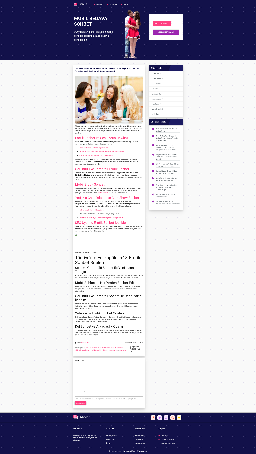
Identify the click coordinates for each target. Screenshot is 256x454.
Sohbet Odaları (140, 435)
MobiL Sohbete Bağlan (166, 32)
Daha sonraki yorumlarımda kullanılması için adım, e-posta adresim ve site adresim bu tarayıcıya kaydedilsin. (106, 399)
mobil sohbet (101, 350)
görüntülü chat (80, 350)
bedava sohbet (110, 348)
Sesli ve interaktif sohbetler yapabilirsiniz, (93, 148)
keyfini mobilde (103, 193)
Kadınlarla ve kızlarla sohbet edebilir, (91, 210)
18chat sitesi (88, 348)
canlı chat (119, 348)
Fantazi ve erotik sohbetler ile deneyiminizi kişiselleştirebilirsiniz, (102, 152)
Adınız (77, 386)
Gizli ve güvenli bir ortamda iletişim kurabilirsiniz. (96, 155)
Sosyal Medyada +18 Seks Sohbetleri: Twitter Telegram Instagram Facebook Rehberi (166, 147)
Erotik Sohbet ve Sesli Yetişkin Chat (101, 138)
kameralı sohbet (91, 350)
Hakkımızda (112, 4)
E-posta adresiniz (80, 392)
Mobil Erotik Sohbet (90, 184)
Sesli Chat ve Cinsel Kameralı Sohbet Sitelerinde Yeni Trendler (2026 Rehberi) (167, 138)
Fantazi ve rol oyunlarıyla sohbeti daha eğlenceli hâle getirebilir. (101, 218)
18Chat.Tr (83, 4)
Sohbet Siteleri (140, 443)
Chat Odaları (139, 439)
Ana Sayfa (100, 4)
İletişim (125, 4)
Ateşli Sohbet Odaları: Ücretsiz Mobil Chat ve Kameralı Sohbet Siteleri (166, 157)
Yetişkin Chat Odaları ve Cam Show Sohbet (107, 198)
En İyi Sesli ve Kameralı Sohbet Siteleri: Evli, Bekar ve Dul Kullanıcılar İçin (166, 187)
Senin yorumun (79, 367)
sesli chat (122, 350)
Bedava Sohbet (111, 435)
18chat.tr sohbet (99, 348)
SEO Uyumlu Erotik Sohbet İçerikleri (101, 223)
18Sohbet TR (85, 343)
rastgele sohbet (112, 350)
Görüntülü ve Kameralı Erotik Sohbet (102, 169)
